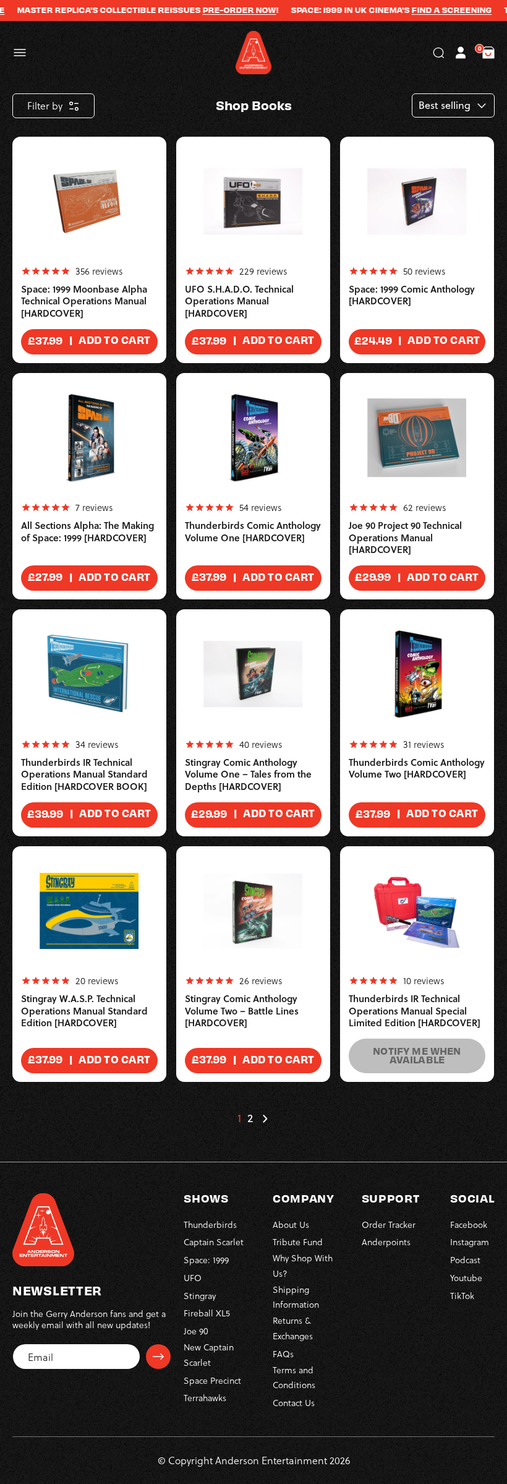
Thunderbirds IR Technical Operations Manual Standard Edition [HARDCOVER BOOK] (84, 774)
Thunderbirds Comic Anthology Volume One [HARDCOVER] (253, 532)
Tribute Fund (298, 1241)
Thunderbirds (210, 1224)
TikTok (462, 1295)
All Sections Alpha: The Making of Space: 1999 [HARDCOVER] (87, 532)
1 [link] (239, 1118)
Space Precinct (212, 1380)
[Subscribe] (158, 1356)
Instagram (469, 1241)
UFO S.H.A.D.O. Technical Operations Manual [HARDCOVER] (239, 301)
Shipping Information (296, 1297)
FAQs (283, 1353)
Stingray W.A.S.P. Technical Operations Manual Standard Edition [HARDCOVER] (84, 1011)
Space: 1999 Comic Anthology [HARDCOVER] (412, 295)
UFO (193, 1277)
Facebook (468, 1224)
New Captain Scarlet (209, 1354)
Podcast (465, 1259)
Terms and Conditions (294, 1377)
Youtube (466, 1277)
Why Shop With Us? (303, 1265)
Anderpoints (386, 1241)
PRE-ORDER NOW (225, 10)
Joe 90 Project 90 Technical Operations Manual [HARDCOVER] (405, 537)
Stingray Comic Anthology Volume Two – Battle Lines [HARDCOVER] (242, 1011)
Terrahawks (205, 1397)
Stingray (200, 1295)
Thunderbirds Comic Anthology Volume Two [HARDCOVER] (417, 769)
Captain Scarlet (214, 1241)
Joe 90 (196, 1330)
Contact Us (294, 1402)
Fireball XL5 (207, 1312)
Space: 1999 (206, 1259)
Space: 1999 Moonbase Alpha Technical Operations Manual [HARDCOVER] (84, 301)
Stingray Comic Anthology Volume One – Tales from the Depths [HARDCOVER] (248, 774)
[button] (19, 52)
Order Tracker (388, 1224)
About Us (291, 1224)
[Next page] (264, 1118)
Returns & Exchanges (293, 1328)
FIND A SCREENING (438, 10)
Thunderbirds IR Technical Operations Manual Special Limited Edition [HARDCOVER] (414, 1011)
